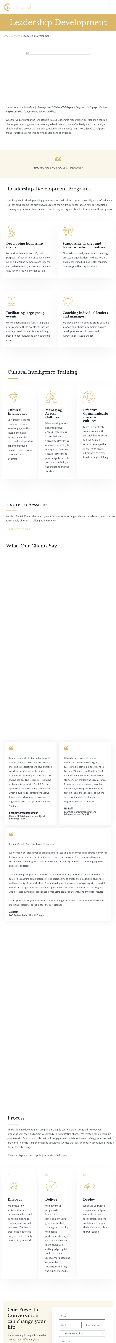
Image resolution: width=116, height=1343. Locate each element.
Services (15, 36)
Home (5, 36)
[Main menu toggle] (109, 7)
